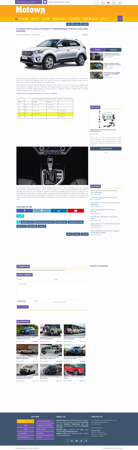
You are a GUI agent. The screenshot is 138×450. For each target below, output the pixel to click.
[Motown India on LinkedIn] (119, 2)
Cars (25, 425)
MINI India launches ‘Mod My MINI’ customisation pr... (74, 338)
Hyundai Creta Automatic (45, 222)
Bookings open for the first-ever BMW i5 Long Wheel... (26, 357)
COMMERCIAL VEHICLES (90, 19)
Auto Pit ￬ (35, 19)
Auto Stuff (45, 19)
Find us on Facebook (99, 266)
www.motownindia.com (70, 431)
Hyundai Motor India (75, 222)
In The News (95, 186)
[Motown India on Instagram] (114, 2)
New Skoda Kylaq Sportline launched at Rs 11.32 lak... (24, 377)
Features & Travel (59, 19)
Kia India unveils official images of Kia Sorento (50, 377)
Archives (40, 433)
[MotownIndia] (31, 10)
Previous (76, 24)
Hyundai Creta (61, 222)
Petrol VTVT (22, 226)
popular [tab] (113, 50)
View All (84, 24)
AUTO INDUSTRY (74, 19)
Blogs (103, 19)
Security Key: (21, 301)
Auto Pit (21, 421)
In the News (24, 19)
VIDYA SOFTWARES (118, 448)
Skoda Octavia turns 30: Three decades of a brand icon (67, 2)
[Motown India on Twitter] (102, 2)
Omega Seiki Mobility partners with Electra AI (104, 197)
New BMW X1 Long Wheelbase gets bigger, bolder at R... (49, 357)
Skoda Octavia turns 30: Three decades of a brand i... (25, 338)
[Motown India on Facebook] (97, 2)
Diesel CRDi (32, 226)
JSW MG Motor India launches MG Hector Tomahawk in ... (50, 338)
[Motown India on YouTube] (108, 2)
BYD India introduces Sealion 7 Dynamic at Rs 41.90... (73, 357)
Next (69, 24)
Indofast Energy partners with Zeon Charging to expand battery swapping (104, 232)
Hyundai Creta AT (28, 222)
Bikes (25, 429)
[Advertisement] (88, 10)
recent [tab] (97, 50)
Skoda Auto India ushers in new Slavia (74, 377)
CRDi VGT (42, 226)
